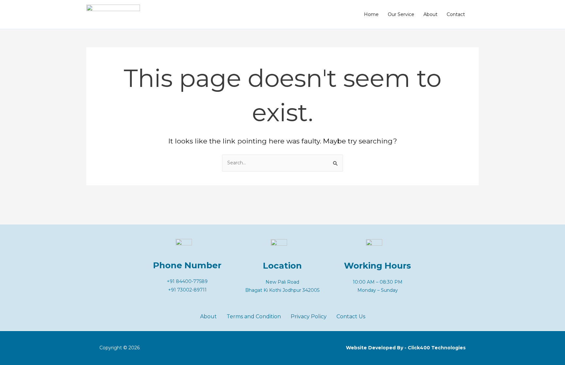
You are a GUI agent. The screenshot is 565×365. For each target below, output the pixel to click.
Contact (456, 14)
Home (371, 14)
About (430, 14)
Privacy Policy (309, 316)
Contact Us (350, 316)
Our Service (401, 14)
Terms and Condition (254, 316)
